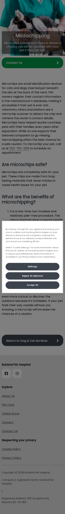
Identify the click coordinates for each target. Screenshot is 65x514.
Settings (32, 266)
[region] (32, 257)
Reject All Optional (32, 275)
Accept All (32, 285)
